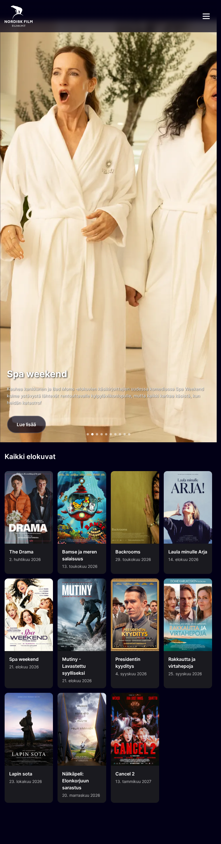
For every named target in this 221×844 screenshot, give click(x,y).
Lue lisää (26, 424)
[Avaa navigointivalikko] (206, 16)
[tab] (88, 434)
